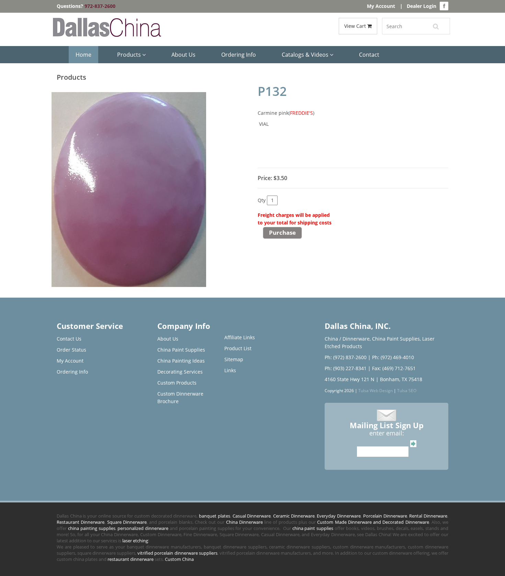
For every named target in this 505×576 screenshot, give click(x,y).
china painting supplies (91, 528)
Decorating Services (180, 371)
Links (230, 370)
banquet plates (214, 516)
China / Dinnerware (347, 338)
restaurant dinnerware (131, 559)
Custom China (179, 559)
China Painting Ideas (181, 360)
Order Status (71, 349)
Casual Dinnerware (252, 516)
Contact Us (69, 338)
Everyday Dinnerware (339, 516)
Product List (237, 348)
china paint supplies (313, 528)
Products (129, 54)
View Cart (355, 26)
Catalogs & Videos (306, 54)
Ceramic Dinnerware (294, 516)
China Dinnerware (244, 522)
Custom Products (177, 382)
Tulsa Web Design (375, 390)
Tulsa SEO (406, 390)
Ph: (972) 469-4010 (393, 357)
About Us (183, 54)
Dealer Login (421, 6)
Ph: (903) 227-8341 (346, 368)
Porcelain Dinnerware (385, 516)
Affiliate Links (239, 337)
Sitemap (233, 359)
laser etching (135, 541)
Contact (369, 54)
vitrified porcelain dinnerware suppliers (177, 553)
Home (83, 54)
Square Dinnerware (127, 522)
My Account (381, 6)
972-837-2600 (100, 6)
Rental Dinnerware (428, 516)
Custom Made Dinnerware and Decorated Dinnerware (373, 522)
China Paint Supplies (181, 349)
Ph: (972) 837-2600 (346, 357)
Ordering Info (238, 54)
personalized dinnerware (142, 528)
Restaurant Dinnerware (80, 522)
